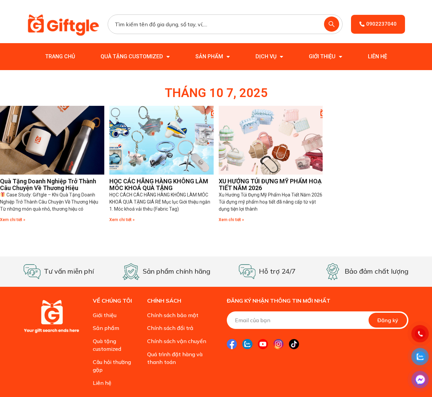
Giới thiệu (322, 56)
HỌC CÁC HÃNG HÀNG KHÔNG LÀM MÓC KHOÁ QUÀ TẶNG (158, 184)
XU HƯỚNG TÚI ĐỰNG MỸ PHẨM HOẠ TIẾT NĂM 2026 (270, 184)
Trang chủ (60, 56)
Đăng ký (387, 320)
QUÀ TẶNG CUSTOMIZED (132, 56)
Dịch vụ (265, 56)
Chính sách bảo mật (172, 315)
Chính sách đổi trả (170, 328)
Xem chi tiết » (12, 219)
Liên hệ (377, 56)
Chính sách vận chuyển (176, 341)
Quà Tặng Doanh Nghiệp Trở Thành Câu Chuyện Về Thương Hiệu (48, 184)
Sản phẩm (209, 56)
